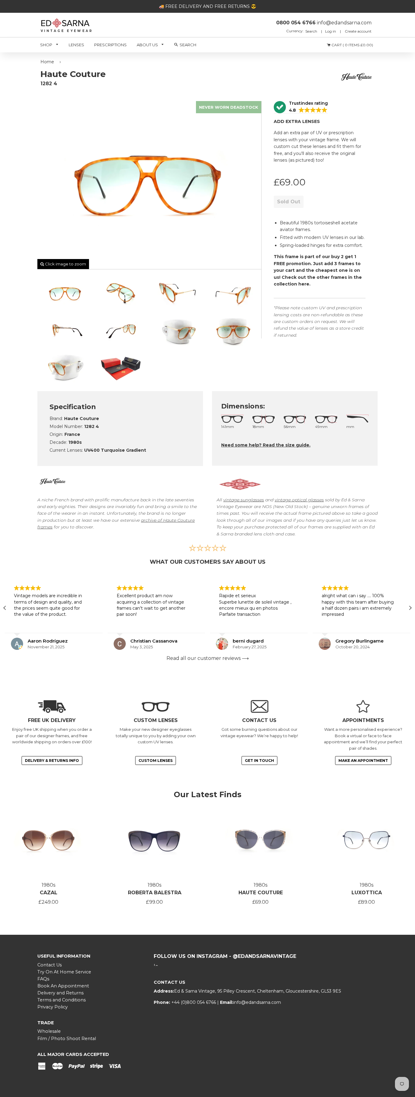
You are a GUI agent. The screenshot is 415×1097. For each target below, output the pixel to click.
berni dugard (219, 641)
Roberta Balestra (154, 892)
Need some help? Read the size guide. (265, 445)
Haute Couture (260, 892)
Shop (46, 44)
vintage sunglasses (243, 500)
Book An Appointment (63, 986)
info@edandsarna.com (257, 1002)
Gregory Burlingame (331, 641)
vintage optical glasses (299, 500)
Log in (330, 31)
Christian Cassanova (125, 641)
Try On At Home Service (64, 972)
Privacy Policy (52, 1007)
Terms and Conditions (61, 1000)
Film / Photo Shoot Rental (66, 1038)
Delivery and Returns (60, 993)
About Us (148, 44)
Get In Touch (259, 760)
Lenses (76, 44)
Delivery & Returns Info (52, 760)
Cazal (48, 892)
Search (311, 31)
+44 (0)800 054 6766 (194, 1002)
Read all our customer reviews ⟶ (207, 658)
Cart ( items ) (352, 45)
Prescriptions (110, 44)
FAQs (43, 979)
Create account (358, 31)
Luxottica (367, 892)
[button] (301, 107)
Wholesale (49, 1031)
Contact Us (49, 965)
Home (47, 62)
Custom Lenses (156, 760)
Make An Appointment (363, 760)
